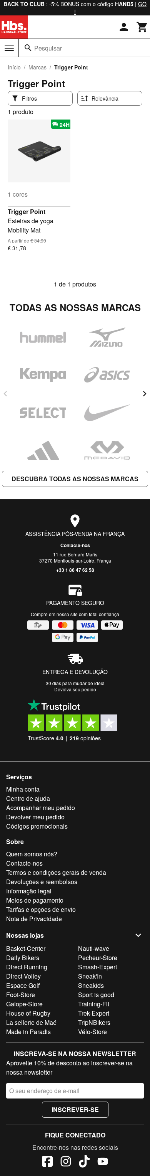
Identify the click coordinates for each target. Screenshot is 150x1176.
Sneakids (91, 985)
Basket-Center (25, 948)
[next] (144, 393)
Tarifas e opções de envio (41, 909)
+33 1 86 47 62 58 (75, 569)
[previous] (5, 393)
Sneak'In (90, 976)
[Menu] (9, 48)
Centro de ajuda (28, 798)
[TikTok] (84, 1162)
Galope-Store (24, 1003)
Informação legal (29, 890)
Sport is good (96, 994)
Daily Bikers (22, 957)
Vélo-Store (92, 1031)
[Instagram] (66, 1162)
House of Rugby (28, 1013)
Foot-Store (20, 994)
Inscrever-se (75, 1109)
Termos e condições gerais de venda (56, 872)
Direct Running (26, 966)
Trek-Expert (93, 1013)
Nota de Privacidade (34, 918)
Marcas (37, 67)
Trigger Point (26, 211)
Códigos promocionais (37, 826)
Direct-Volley (23, 976)
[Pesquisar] (28, 48)
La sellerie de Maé (31, 1022)
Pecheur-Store (97, 957)
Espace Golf (23, 985)
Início (14, 67)
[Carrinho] (142, 27)
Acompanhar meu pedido (40, 807)
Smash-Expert (97, 966)
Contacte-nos (75, 545)
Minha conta (23, 789)
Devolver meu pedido (35, 816)
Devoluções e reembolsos (41, 881)
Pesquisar (48, 48)
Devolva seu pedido (75, 689)
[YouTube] (103, 1162)
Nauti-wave (93, 948)
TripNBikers (94, 1022)
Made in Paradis (28, 1031)
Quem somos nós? (31, 853)
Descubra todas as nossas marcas (75, 478)
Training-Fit (93, 1003)
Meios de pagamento (34, 900)
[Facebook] (47, 1162)
